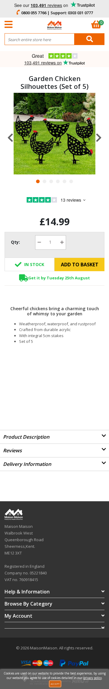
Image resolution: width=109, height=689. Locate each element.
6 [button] (71, 181)
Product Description (26, 437)
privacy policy (92, 678)
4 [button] (58, 181)
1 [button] (38, 181)
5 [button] (64, 181)
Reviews (12, 450)
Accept (55, 683)
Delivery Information (27, 464)
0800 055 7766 (33, 12)
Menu (10, 24)
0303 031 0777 (80, 12)
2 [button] (44, 181)
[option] (54, 133)
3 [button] (51, 181)
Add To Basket (79, 264)
